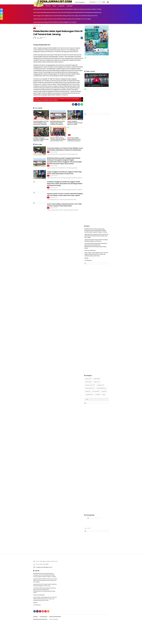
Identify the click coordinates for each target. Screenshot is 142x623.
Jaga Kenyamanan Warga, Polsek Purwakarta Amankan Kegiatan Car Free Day (96, 240)
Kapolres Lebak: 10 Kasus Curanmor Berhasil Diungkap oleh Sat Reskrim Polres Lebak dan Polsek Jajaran (58, 139)
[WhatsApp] (82, 104)
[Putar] (86, 85)
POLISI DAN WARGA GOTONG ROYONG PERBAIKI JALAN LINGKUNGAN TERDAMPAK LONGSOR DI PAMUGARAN (41, 123)
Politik (87, 391)
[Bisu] (104, 85)
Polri (34, 28)
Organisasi (100, 385)
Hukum (97, 382)
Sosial (103, 391)
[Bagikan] (82, 38)
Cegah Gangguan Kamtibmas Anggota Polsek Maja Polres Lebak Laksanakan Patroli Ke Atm (74, 123)
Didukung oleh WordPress (40, 619)
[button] (103, 2)
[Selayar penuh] (106, 85)
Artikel (97, 378)
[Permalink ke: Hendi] (35, 38)
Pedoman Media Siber (90, 250)
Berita (88, 382)
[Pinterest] (40, 611)
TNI (97, 394)
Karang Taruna (90, 385)
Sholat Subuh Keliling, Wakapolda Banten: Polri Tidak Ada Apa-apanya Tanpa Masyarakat (74, 139)
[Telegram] (79, 104)
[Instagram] (43, 611)
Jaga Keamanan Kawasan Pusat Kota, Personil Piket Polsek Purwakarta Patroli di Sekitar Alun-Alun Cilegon (96, 236)
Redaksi (86, 258)
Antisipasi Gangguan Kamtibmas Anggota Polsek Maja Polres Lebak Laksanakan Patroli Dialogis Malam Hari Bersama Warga (41, 139)
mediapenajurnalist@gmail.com (44, 567)
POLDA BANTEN (101, 388)
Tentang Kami (88, 260)
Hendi (38, 37)
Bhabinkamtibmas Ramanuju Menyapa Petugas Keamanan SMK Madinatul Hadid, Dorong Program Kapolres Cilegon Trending (96, 230)
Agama (88, 378)
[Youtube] (45, 611)
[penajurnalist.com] (52, 2)
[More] (1, 18)
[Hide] (0, 21)
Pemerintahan (89, 388)
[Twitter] (76, 104)
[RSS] (48, 611)
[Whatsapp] (1, 15)
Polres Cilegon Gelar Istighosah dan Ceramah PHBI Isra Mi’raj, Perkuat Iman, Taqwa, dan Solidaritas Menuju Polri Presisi (96, 254)
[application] (97, 80)
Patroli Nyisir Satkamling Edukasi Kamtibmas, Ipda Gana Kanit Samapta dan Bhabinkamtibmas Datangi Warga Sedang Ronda (96, 246)
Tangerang (89, 394)
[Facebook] (73, 104)
